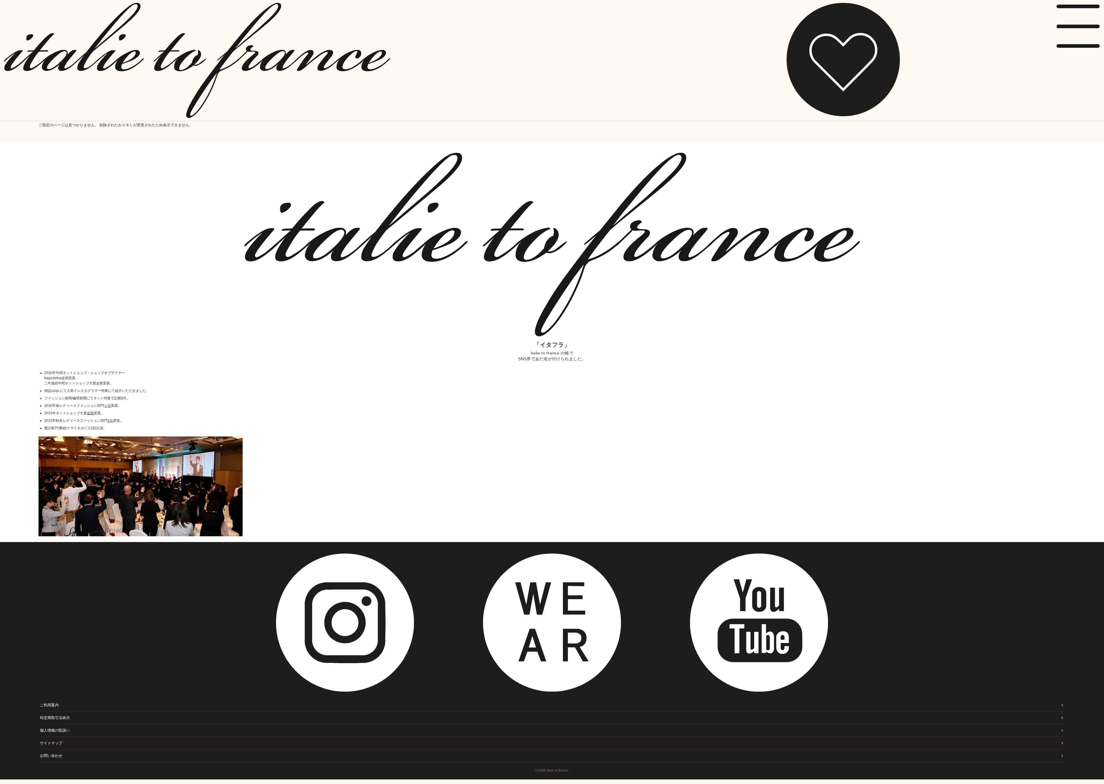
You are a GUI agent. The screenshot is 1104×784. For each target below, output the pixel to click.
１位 (107, 406)
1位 (110, 421)
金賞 (90, 413)
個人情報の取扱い (55, 730)
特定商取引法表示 (55, 718)
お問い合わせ (51, 756)
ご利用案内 (49, 705)
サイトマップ (51, 743)
